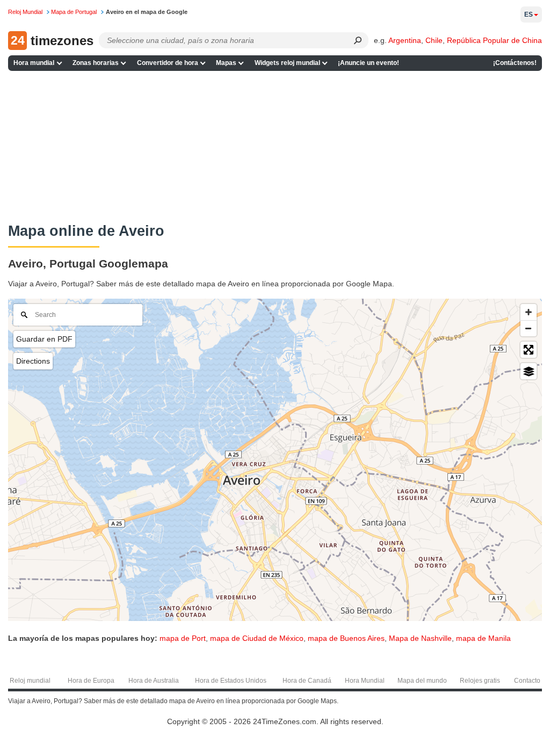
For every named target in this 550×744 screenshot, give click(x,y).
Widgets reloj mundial (287, 63)
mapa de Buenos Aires (346, 638)
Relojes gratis (480, 680)
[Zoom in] (528, 312)
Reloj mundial (30, 680)
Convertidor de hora (167, 63)
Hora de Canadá (307, 680)
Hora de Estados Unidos (230, 680)
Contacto (527, 680)
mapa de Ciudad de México (256, 638)
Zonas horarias (96, 63)
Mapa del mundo (422, 680)
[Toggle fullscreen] (528, 350)
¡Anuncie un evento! (368, 63)
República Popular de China (494, 40)
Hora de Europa (91, 680)
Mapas (226, 63)
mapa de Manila (483, 638)
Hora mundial (33, 63)
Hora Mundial (365, 680)
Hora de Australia (153, 680)
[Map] (275, 460)
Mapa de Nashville (420, 638)
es (528, 14)
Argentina (404, 40)
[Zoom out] (528, 328)
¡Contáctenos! (515, 63)
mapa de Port (183, 638)
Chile (434, 40)
